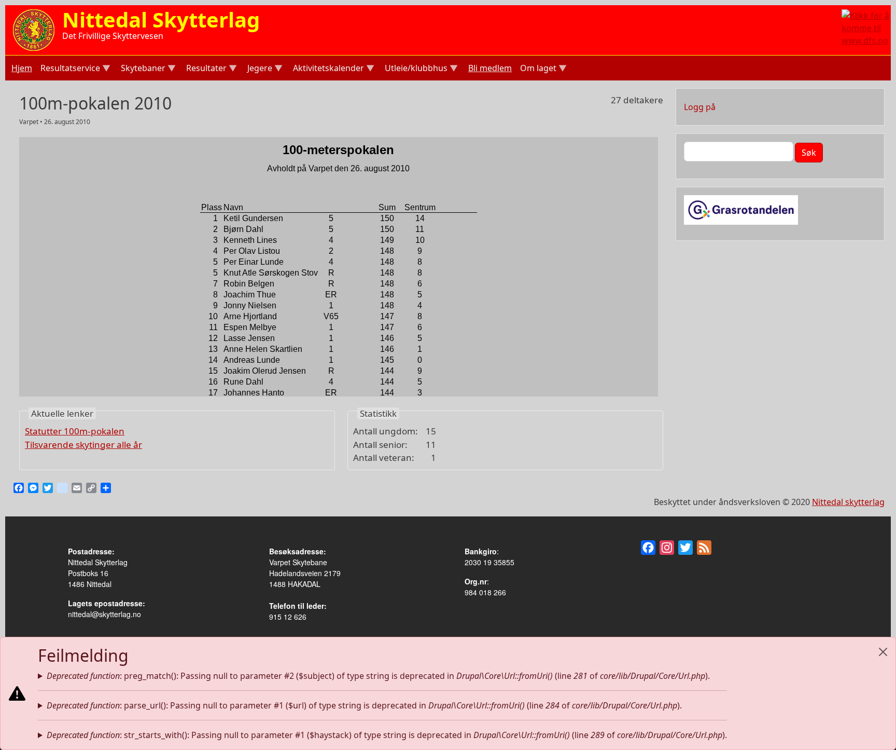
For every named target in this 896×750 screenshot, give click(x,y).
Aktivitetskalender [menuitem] (327, 69)
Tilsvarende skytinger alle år (83, 445)
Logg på (700, 107)
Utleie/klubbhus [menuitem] (415, 69)
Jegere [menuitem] (258, 69)
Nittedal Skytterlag (161, 19)
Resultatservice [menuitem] (69, 69)
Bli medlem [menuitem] (490, 68)
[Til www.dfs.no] (866, 27)
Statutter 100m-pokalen (74, 431)
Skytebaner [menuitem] (142, 69)
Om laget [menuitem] (537, 69)
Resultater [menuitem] (205, 69)
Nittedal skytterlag (848, 502)
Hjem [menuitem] (21, 68)
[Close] (883, 651)
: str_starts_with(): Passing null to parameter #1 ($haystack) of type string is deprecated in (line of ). (387, 735)
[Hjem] (33, 29)
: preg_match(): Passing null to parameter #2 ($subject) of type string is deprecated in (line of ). (378, 675)
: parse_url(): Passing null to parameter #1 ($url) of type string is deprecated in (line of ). (364, 705)
